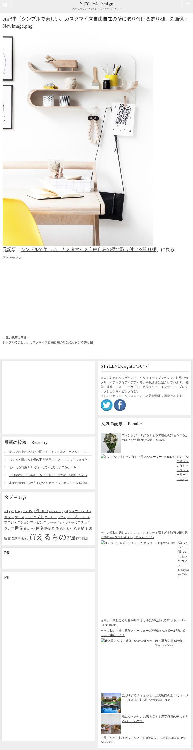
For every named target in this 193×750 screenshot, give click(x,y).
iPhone (41, 510)
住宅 (40, 528)
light (65, 511)
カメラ (86, 511)
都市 (78, 538)
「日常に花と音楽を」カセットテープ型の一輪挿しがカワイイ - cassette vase (50, 475)
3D (6, 511)
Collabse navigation (188, 5)
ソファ (62, 517)
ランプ (9, 528)
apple (11, 511)
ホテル (69, 522)
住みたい (29, 528)
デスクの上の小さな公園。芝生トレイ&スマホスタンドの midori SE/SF (50, 452)
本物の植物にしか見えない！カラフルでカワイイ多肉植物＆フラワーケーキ (50, 483)
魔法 (85, 538)
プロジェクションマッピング (25, 522)
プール (51, 522)
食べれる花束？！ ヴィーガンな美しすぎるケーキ (42, 467)
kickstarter (55, 511)
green (24, 511)
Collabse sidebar (5, 5)
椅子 (84, 528)
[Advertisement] (40, 293)
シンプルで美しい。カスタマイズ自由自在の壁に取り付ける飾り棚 (93, 18)
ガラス (9, 517)
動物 (47, 528)
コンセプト (34, 516)
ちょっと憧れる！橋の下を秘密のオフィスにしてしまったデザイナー (50, 459)
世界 (19, 528)
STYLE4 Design (96, 3)
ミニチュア (82, 522)
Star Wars (75, 511)
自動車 (15, 538)
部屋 (71, 537)
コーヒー (51, 517)
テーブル (74, 516)
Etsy (17, 511)
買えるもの (47, 536)
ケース (19, 517)
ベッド (60, 522)
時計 (62, 528)
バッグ (85, 517)
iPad (30, 511)
